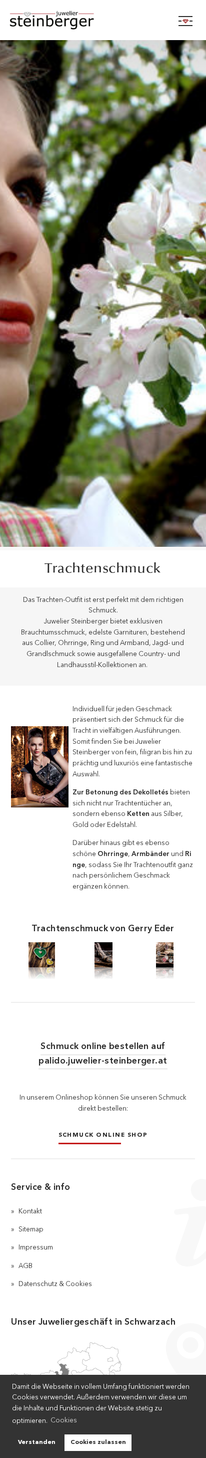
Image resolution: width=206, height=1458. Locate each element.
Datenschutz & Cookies (55, 1284)
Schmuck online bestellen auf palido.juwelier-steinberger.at (102, 1054)
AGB (25, 1266)
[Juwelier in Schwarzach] (66, 1371)
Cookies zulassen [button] (98, 1442)
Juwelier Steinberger (62, 20)
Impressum (35, 1247)
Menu (185, 21)
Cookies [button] (63, 1420)
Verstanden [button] (37, 1442)
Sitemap (31, 1229)
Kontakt (30, 1211)
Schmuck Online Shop (103, 1135)
